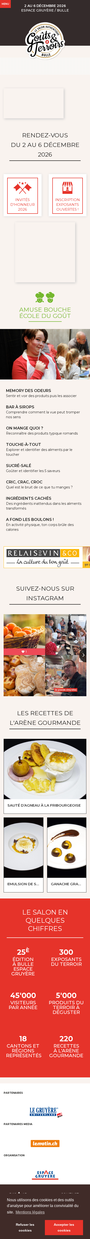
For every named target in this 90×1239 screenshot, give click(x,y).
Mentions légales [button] (30, 1212)
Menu (5, 4)
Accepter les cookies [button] (64, 1227)
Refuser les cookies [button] (25, 1227)
